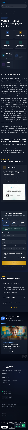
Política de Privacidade (12, 423)
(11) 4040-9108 (7, 393)
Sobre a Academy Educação (10, 380)
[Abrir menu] (25, 2)
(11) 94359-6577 (7, 391)
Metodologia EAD (7, 384)
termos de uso (22, 266)
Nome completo (6, 232)
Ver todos (3, 323)
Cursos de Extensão (10, 12)
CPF (16, 245)
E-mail (3, 239)
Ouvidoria (5, 415)
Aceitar (4, 427)
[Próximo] (26, 356)
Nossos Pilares (6, 382)
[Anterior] (23, 356)
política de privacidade (14, 267)
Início (2, 12)
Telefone (4, 245)
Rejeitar (12, 427)
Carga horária (5, 218)
